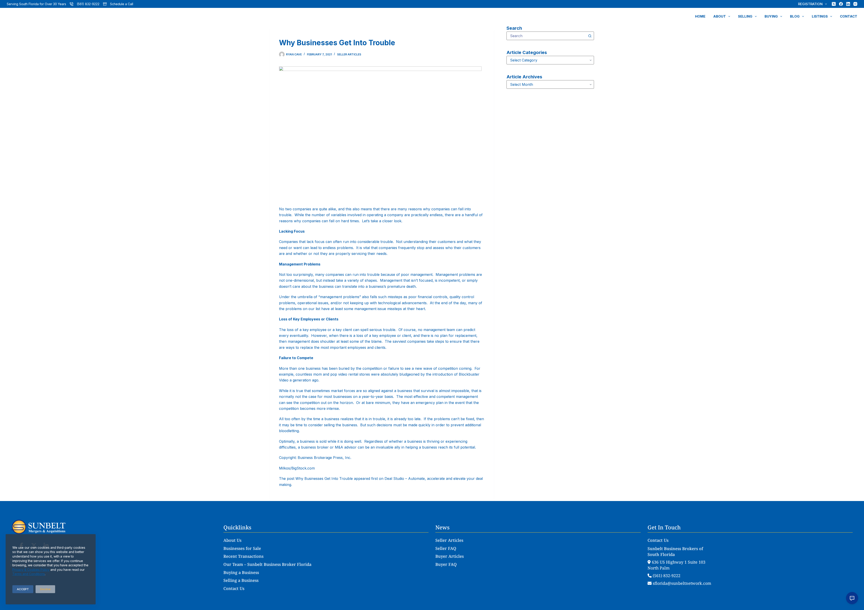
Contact (848, 16)
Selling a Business (241, 580)
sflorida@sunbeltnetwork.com (681, 583)
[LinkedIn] (848, 4)
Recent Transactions (243, 556)
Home (700, 16)
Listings (820, 16)
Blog (795, 16)
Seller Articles (349, 54)
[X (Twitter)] (834, 4)
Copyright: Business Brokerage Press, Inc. (315, 457)
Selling (745, 16)
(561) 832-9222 (88, 4)
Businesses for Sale (242, 548)
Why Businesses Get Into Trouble (324, 478)
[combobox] (546, 36)
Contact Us (233, 588)
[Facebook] (841, 4)
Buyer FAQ (446, 564)
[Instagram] (855, 4)
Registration (810, 4)
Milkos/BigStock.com (297, 468)
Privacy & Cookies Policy (31, 569)
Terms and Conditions (28, 574)
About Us (232, 540)
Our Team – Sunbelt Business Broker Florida (267, 564)
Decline (45, 589)
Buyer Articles (449, 556)
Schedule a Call (121, 4)
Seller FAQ (445, 548)
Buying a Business (241, 572)
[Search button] (590, 36)
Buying (771, 16)
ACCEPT (23, 589)
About (719, 16)
